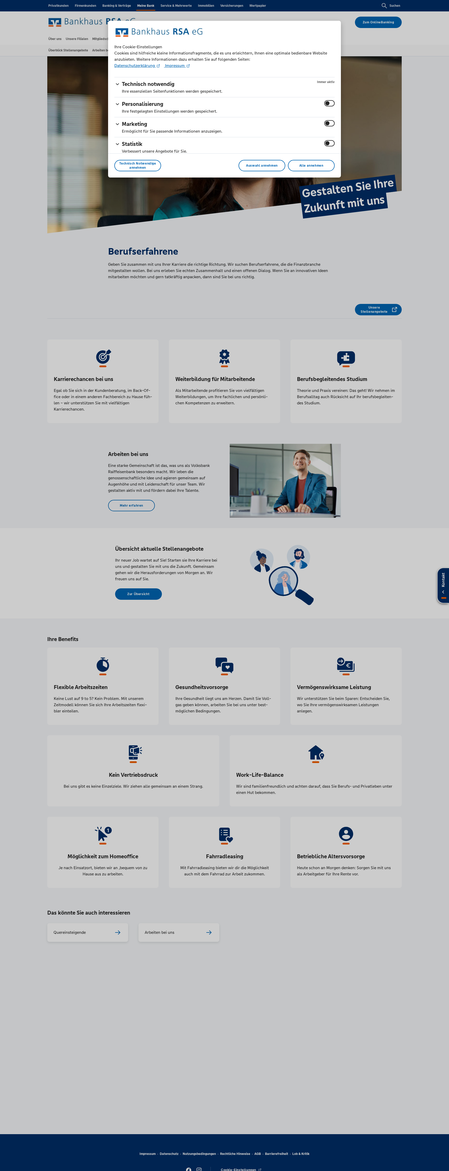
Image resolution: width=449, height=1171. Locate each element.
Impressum (175, 65)
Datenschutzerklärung (135, 65)
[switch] (329, 103)
